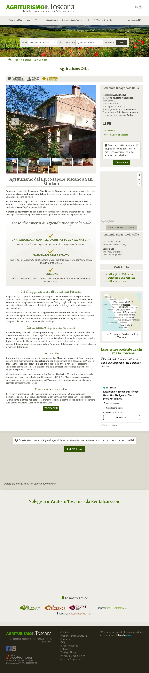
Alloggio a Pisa (117, 281)
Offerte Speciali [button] (104, 20)
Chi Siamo (65, 632)
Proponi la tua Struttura (73, 635)
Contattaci (66, 639)
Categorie (65, 649)
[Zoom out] (139, 179)
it (140, 7)
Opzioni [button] (109, 42)
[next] (87, 121)
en (136, 7)
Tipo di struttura (67, 42)
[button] (134, 20)
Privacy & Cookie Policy (72, 655)
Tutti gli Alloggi (68, 652)
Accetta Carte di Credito (116, 134)
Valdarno (26, 59)
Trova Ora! (51, 408)
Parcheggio (110, 130)
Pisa (16, 59)
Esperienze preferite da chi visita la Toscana (121, 351)
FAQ (62, 642)
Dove (24, 42)
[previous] (15, 121)
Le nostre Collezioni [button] (75, 20)
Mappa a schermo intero (121, 227)
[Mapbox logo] (107, 221)
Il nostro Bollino (69, 645)
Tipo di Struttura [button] (46, 20)
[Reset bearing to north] (139, 183)
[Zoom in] (139, 175)
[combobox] (42, 42)
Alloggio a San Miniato (121, 277)
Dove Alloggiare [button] (20, 20)
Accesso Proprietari (71, 659)
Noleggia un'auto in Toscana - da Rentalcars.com (75, 501)
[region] (121, 197)
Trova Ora (121, 162)
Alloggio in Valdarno (120, 274)
